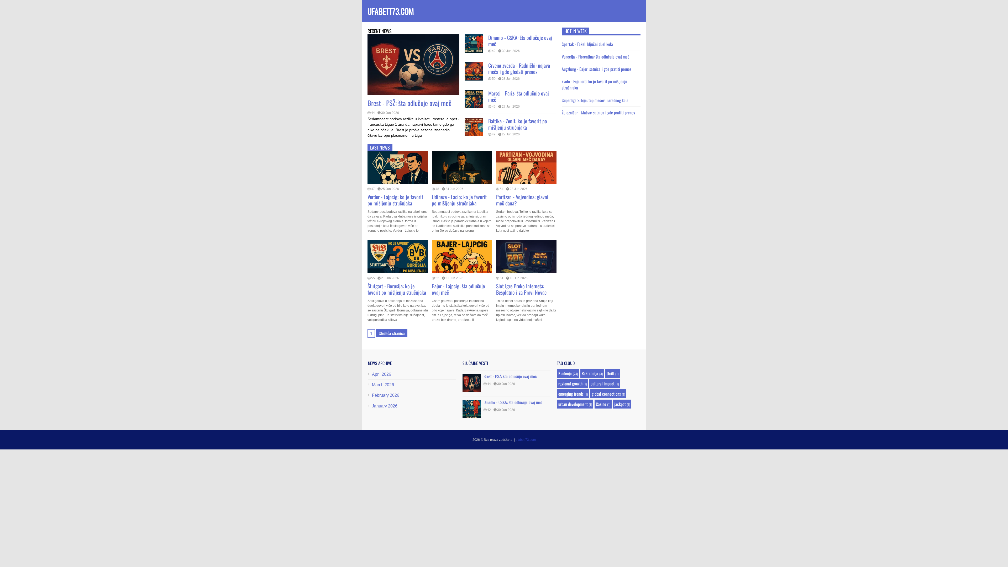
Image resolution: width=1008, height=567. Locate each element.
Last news (380, 147)
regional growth (570, 383)
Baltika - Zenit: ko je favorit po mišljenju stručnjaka (517, 124)
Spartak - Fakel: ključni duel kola (587, 44)
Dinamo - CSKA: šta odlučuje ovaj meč (520, 41)
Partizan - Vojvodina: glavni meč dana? (522, 200)
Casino (601, 404)
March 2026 (383, 385)
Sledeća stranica (392, 333)
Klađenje (565, 373)
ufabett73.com (391, 11)
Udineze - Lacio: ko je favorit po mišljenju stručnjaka (459, 200)
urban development (573, 404)
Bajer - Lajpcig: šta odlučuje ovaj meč (458, 289)
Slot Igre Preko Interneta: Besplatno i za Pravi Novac (521, 289)
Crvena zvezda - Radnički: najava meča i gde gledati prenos (519, 68)
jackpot (620, 404)
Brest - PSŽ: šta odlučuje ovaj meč (410, 103)
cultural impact (603, 383)
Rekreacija (590, 373)
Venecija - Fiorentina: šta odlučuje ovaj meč (595, 57)
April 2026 (381, 374)
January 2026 (384, 406)
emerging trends (571, 394)
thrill (610, 373)
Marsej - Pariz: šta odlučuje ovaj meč (518, 96)
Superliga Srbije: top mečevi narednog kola (595, 100)
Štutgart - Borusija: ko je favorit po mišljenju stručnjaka (397, 289)
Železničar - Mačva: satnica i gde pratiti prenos (598, 112)
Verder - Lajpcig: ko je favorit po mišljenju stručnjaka (395, 200)
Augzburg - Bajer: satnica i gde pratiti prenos (596, 69)
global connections (606, 394)
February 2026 (385, 395)
